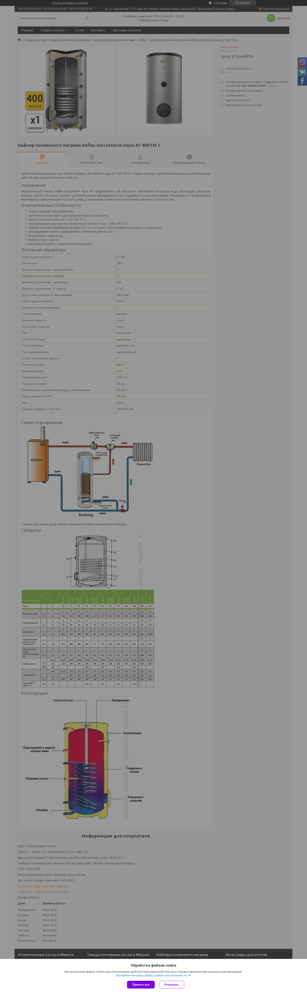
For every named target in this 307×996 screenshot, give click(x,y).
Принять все (140, 984)
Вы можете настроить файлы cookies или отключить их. (152, 975)
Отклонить (171, 984)
